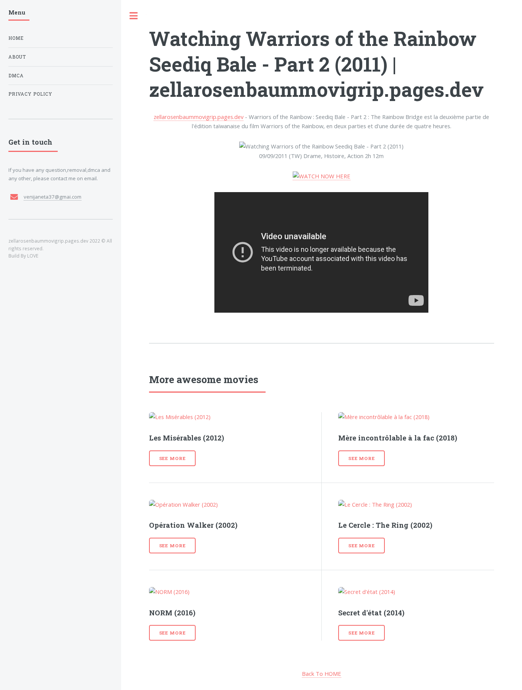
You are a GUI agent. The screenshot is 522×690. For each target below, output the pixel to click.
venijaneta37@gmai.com (52, 196)
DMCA (16, 75)
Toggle (133, 16)
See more (172, 458)
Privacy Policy (30, 94)
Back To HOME (321, 673)
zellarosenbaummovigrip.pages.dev (198, 117)
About (17, 57)
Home (16, 38)
